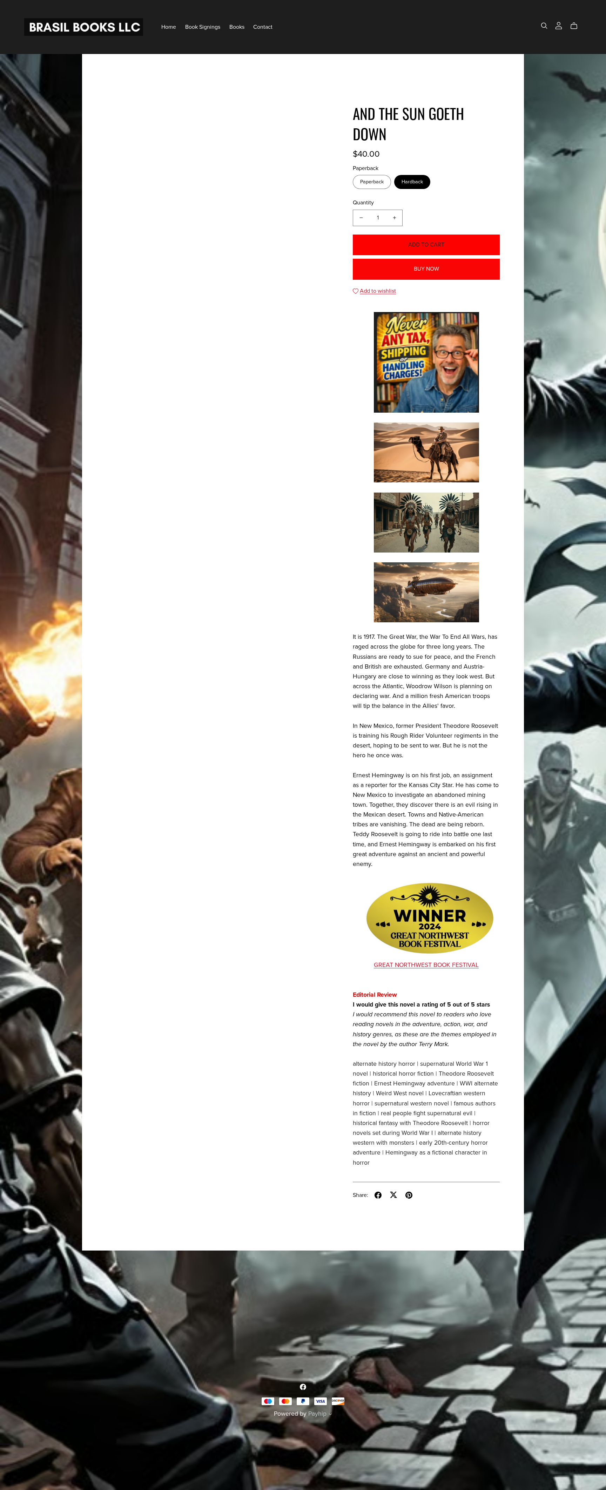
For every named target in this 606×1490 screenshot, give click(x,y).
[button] (330, 1415)
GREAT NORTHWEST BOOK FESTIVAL (426, 965)
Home (168, 26)
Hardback (412, 182)
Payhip (317, 1413)
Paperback (372, 182)
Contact (262, 26)
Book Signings (202, 26)
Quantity (363, 202)
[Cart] (576, 25)
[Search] (544, 25)
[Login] (558, 25)
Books (236, 26)
